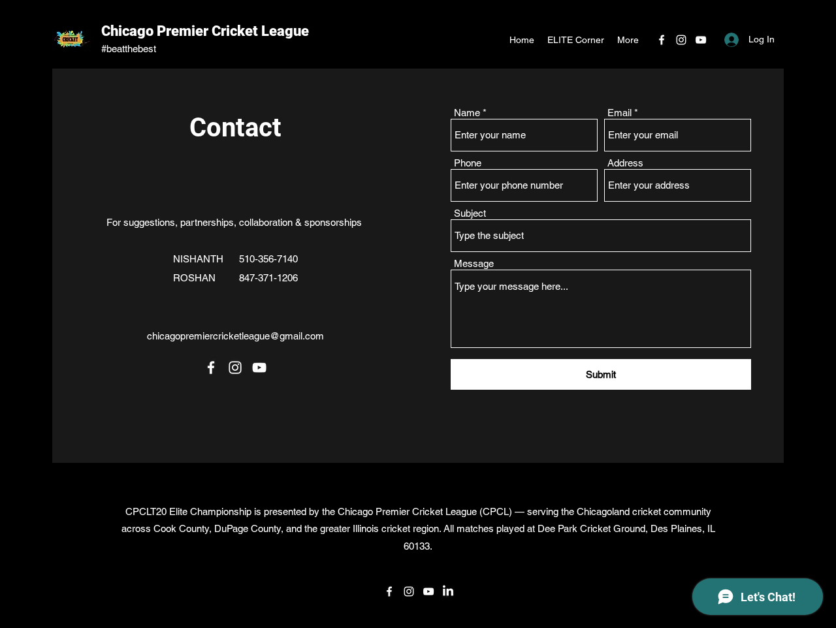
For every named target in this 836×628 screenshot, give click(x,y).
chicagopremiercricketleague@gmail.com (235, 335)
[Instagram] (681, 39)
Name (467, 113)
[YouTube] (700, 39)
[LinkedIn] (448, 591)
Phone (467, 163)
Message (474, 263)
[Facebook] (661, 39)
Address (625, 163)
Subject (470, 213)
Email (619, 113)
